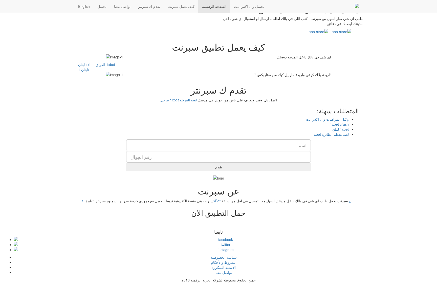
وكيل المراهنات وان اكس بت (327, 119)
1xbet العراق (105, 64)
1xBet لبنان (219, 200)
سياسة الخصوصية (223, 257)
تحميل (101, 6)
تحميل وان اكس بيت (249, 6)
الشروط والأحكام (223, 262)
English (84, 6)
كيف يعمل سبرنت (181, 6)
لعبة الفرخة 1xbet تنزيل (179, 99)
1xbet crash (339, 124)
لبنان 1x (84, 69)
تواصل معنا (122, 6)
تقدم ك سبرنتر (149, 6)
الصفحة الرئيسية (214, 6)
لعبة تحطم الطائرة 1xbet (330, 134)
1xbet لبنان (86, 64)
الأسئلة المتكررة (224, 267)
